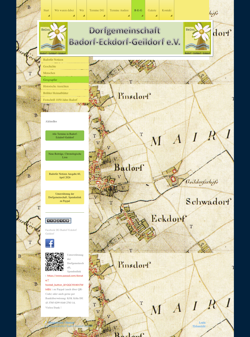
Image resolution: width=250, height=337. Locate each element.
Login (202, 322)
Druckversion (56, 322)
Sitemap (69, 322)
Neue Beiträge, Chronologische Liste (64, 155)
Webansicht (199, 326)
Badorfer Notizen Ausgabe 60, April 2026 (65, 175)
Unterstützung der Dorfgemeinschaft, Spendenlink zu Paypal (64, 197)
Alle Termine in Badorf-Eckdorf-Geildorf (65, 135)
